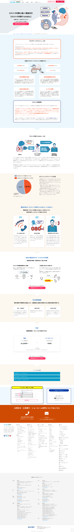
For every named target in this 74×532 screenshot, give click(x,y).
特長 (23, 2)
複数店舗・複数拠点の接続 (32, 433)
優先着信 (29, 439)
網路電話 (61, 442)
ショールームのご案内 (64, 448)
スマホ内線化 (30, 426)
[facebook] (4, 436)
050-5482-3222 (20, 488)
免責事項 (61, 470)
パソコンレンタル (31, 455)
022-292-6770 (20, 501)
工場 (50, 448)
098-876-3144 (45, 520)
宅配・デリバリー (52, 439)
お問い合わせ (62, 450)
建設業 (51, 440)
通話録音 (29, 440)
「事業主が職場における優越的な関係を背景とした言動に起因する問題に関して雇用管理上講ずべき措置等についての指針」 (36, 48)
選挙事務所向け (52, 436)
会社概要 (61, 460)
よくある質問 (62, 435)
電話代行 (29, 448)
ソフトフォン (30, 427)
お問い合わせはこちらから (20, 23)
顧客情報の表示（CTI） (31, 432)
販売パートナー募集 (63, 456)
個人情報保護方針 (63, 468)
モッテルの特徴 (19, 426)
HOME (14, 33)
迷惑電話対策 (30, 450)
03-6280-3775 (20, 518)
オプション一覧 (30, 436)
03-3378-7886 (45, 487)
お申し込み (62, 452)
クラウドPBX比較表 (21, 430)
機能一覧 (30, 424)
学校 (50, 427)
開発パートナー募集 (63, 454)
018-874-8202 (20, 494)
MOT (19, 435)
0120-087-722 (45, 498)
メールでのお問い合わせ (46, 419)
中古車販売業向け (52, 450)
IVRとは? (19, 439)
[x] (6, 436)
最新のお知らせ (20, 433)
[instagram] (8, 436)
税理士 (51, 429)
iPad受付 (29, 443)
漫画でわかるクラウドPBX (22, 431)
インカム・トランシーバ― (32, 451)
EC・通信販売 (52, 437)
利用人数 (17, 393)
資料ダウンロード (38, 2)
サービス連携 (41, 424)
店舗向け (51, 443)
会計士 (51, 433)
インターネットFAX (31, 429)
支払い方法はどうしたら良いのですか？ (21, 376)
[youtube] (10, 436)
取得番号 (17, 395)
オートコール (30, 447)
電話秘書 (61, 443)
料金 (32, 2)
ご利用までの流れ (63, 434)
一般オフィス (52, 444)
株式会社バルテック (42, 528)
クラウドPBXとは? (21, 436)
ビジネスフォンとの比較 (21, 446)
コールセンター (52, 426)
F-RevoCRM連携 (41, 435)
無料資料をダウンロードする (37, 287)
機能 (28, 2)
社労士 (51, 432)
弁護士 (51, 430)
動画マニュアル (63, 458)
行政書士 (51, 434)
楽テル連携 (40, 431)
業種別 (50, 424)
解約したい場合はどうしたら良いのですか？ (22, 379)
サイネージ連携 (41, 442)
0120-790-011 (20, 498)
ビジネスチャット (31, 430)
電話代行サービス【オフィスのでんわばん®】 (26, 33)
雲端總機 (61, 440)
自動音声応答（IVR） (31, 437)
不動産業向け (52, 451)
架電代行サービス (31, 454)
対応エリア (62, 466)
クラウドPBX (17, 33)
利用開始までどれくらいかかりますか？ (21, 373)
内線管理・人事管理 (31, 434)
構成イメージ (62, 431)
